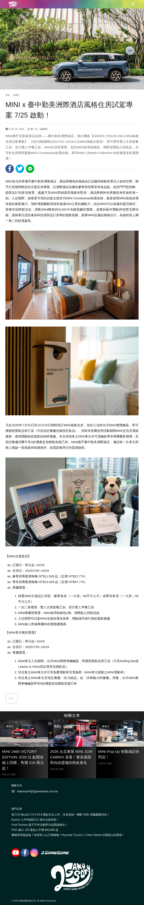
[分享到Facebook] (9, 169)
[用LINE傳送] (30, 169)
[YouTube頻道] (15, 852)
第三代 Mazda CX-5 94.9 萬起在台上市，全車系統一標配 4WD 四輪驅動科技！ (60, 814)
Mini (12, 698)
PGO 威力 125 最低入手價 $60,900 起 (34, 829)
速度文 (16, 95)
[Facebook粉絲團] (25, 852)
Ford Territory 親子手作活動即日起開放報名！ (39, 824)
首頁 (7, 95)
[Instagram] (34, 852)
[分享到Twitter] (20, 169)
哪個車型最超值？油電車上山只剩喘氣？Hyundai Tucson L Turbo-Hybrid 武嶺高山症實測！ (68, 834)
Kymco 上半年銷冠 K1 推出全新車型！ (35, 819)
